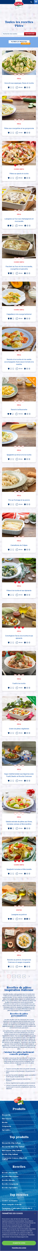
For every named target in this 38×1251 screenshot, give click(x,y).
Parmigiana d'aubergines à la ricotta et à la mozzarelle (17, 1209)
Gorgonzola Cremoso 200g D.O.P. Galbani (14, 1159)
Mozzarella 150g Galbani (11, 1143)
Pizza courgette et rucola (11, 1204)
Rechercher (30, 34)
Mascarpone (6, 1119)
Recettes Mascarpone (10, 1176)
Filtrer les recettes (19, 41)
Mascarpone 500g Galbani (12, 1150)
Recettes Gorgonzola (10, 1184)
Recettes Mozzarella (10, 1173)
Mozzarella (6, 1115)
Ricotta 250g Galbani (10, 1154)
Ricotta (4, 1122)
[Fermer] (35, 1213)
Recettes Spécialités (10, 1188)
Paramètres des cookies (19, 1248)
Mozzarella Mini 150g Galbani (13, 1147)
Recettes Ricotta (8, 1180)
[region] (19, 1231)
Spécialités (6, 1130)
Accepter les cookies (19, 1243)
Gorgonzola (6, 1126)
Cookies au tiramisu (10, 1201)
